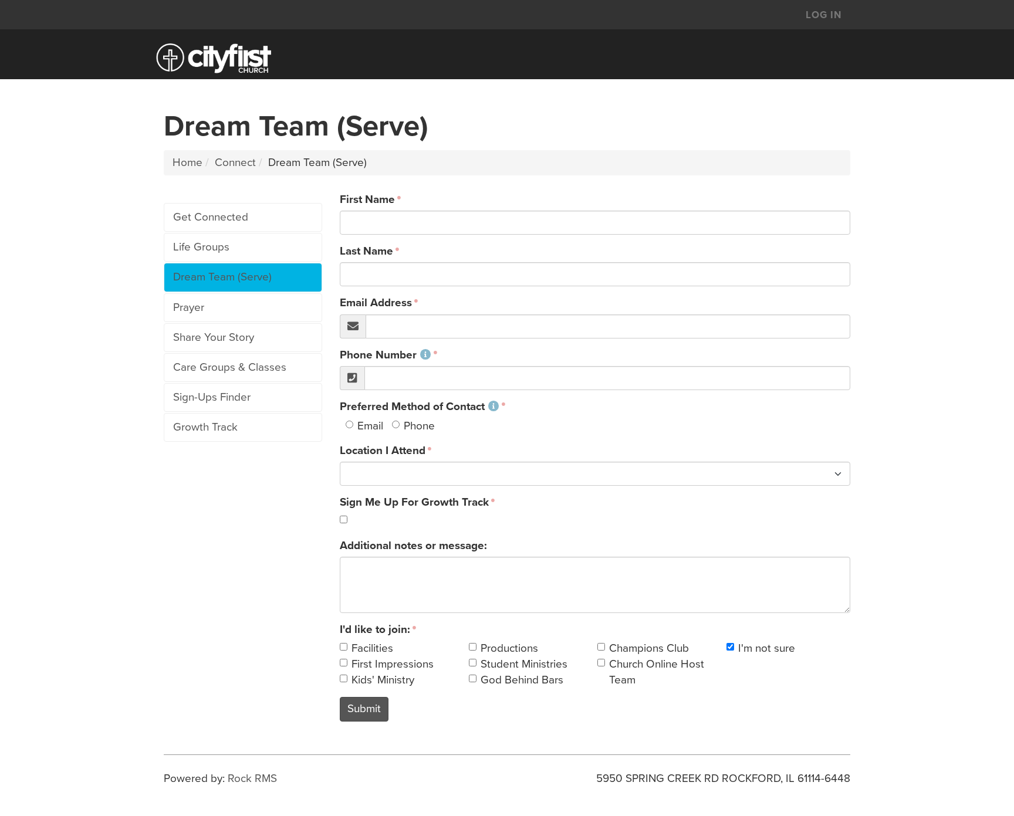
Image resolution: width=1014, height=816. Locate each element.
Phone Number (378, 354)
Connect (235, 162)
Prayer (188, 307)
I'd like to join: (375, 629)
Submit (364, 708)
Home (187, 162)
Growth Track (205, 427)
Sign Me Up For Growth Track (414, 502)
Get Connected (210, 217)
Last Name (366, 251)
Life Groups (201, 247)
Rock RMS (252, 778)
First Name (367, 199)
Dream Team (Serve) (222, 276)
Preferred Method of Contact (412, 406)
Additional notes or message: (413, 545)
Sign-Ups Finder (212, 397)
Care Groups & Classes (229, 367)
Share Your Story (213, 337)
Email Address (376, 302)
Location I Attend (382, 450)
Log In (823, 15)
